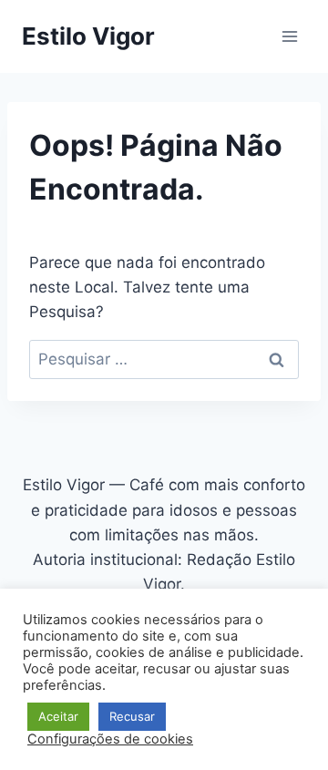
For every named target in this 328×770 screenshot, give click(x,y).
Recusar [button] (132, 716)
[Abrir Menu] (289, 36)
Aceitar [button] (58, 716)
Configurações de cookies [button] (110, 739)
